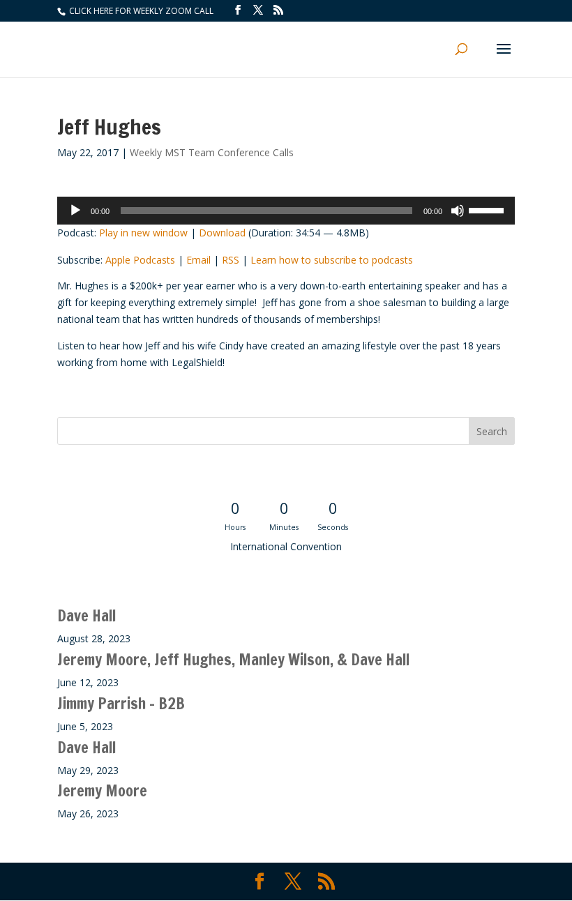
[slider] (488, 209)
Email (198, 259)
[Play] (75, 211)
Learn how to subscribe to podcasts (331, 259)
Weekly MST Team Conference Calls (212, 152)
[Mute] (458, 211)
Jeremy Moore (102, 790)
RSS (230, 259)
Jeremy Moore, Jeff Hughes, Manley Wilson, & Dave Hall (233, 659)
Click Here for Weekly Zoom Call (140, 11)
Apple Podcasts (140, 259)
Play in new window (143, 232)
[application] (286, 211)
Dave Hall (86, 615)
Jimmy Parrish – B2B (121, 703)
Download (222, 232)
